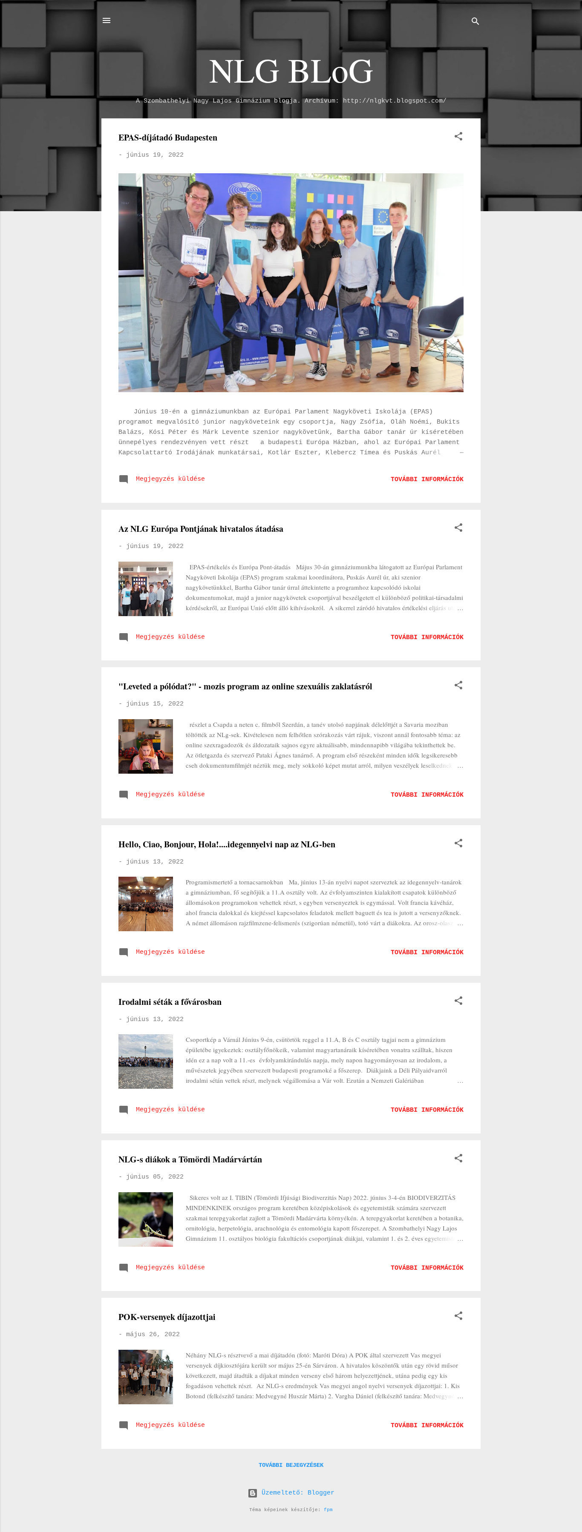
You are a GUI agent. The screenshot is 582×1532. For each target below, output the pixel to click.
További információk (427, 479)
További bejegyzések (291, 1465)
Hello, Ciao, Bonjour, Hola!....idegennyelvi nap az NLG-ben (226, 844)
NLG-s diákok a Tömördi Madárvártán (190, 1159)
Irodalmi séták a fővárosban (170, 1002)
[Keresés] (475, 23)
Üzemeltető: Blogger (296, 1493)
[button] (458, 138)
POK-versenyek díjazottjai (167, 1317)
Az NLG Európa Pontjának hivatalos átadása (200, 528)
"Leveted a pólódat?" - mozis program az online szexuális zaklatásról (245, 686)
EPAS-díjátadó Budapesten (167, 137)
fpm (328, 1509)
